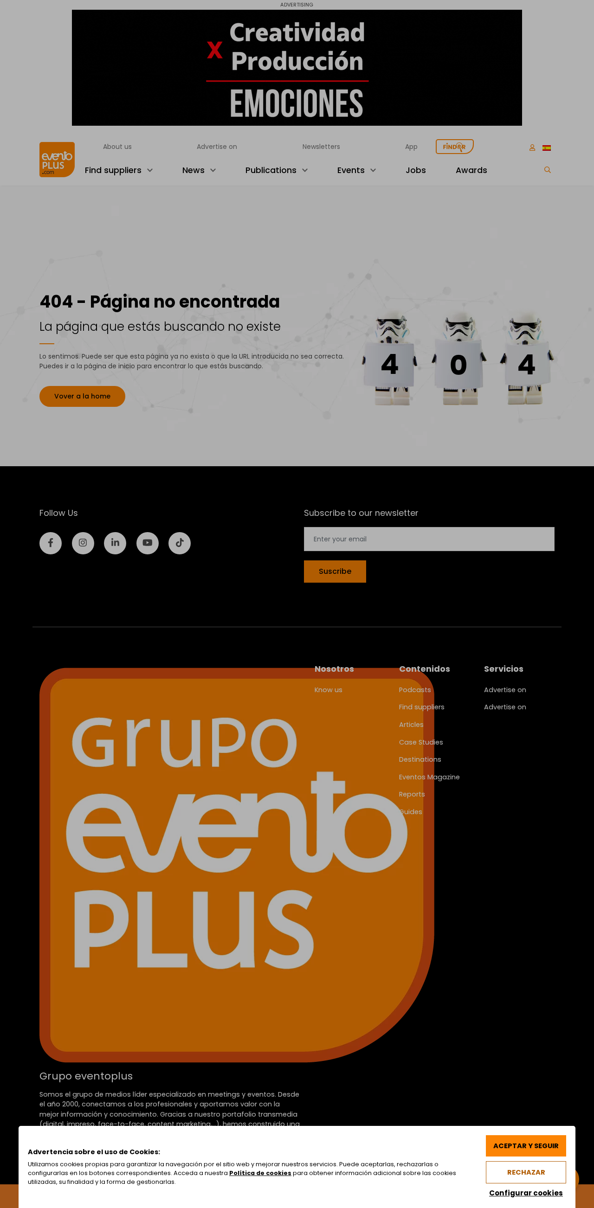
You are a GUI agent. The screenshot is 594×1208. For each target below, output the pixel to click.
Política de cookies (260, 1173)
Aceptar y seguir (526, 1145)
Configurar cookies (526, 1193)
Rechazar (526, 1172)
